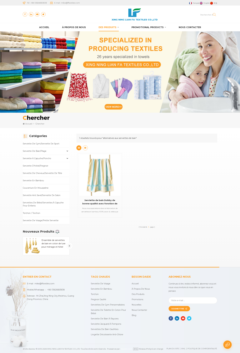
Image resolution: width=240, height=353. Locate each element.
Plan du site (173, 348)
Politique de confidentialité (202, 348)
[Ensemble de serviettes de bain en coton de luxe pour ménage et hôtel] (32, 246)
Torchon (95, 294)
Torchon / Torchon (31, 213)
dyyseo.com (126, 349)
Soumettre (177, 309)
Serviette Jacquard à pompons (106, 324)
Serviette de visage (100, 283)
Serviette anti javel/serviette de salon (41, 195)
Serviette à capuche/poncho (37, 158)
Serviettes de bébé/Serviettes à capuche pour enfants (43, 204)
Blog (134, 315)
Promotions (137, 299)
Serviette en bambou (33, 180)
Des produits (107, 27)
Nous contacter (190, 27)
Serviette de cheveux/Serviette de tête (42, 173)
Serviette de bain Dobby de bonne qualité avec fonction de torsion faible (99, 202)
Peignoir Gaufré (98, 299)
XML (183, 348)
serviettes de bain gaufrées (104, 329)
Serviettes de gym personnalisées (108, 304)
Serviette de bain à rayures (104, 318)
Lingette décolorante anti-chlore (107, 334)
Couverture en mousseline (35, 188)
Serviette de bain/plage (34, 151)
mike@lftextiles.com (70, 3)
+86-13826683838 (39, 3)
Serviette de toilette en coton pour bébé (108, 312)
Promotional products (148, 27)
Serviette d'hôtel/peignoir (35, 166)
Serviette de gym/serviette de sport (41, 143)
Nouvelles (136, 304)
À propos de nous (74, 27)
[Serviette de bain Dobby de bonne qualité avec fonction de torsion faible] (99, 175)
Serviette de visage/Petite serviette (40, 220)
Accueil (44, 27)
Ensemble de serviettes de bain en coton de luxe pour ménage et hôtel (53, 243)
